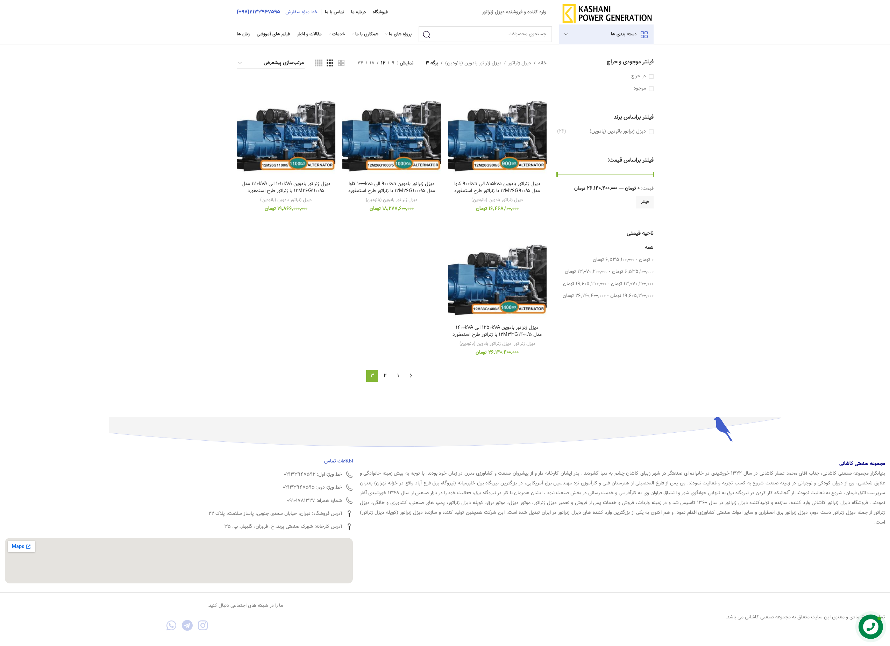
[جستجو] (427, 34)
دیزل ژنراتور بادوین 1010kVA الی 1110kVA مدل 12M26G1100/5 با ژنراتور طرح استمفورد (286, 187)
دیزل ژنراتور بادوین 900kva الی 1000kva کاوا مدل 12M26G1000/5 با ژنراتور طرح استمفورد (391, 187)
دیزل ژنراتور (519, 63)
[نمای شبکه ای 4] (318, 63)
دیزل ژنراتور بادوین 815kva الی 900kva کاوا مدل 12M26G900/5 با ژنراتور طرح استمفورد (497, 187)
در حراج (638, 76)
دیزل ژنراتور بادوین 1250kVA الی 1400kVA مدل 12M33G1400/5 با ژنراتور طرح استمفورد (497, 331)
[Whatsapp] (171, 625)
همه (649, 247)
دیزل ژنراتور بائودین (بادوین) (618, 131)
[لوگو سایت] (607, 12)
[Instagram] (203, 625)
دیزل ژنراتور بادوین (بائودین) (473, 63)
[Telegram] (187, 625)
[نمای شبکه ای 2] (341, 63)
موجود (640, 88)
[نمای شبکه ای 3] (330, 63)
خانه (542, 63)
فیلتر (645, 202)
